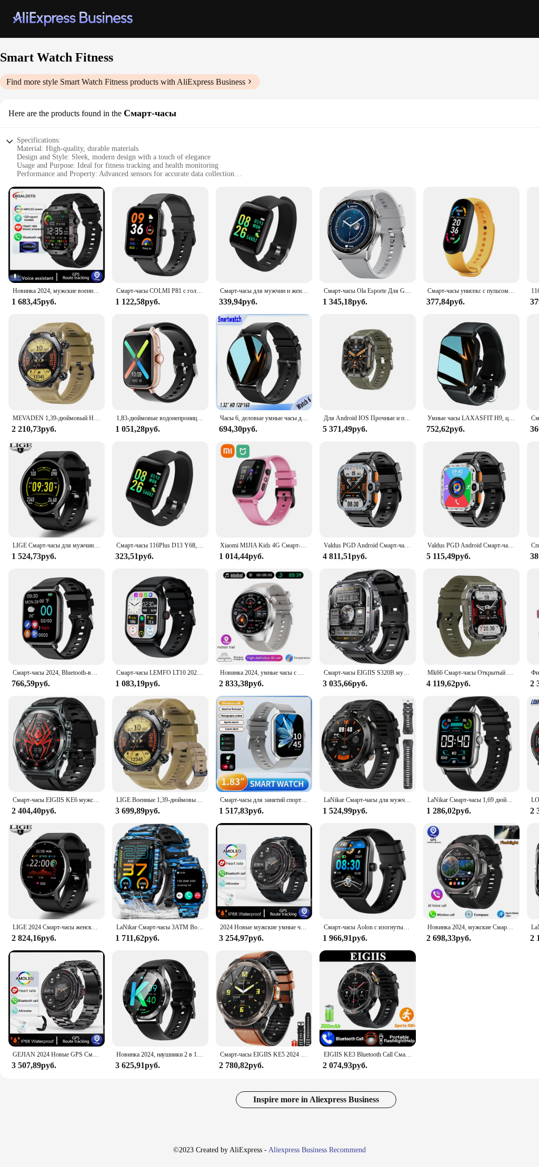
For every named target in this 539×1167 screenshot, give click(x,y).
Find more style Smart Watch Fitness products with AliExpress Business (125, 81)
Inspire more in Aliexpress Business (316, 1099)
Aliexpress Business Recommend (317, 1150)
